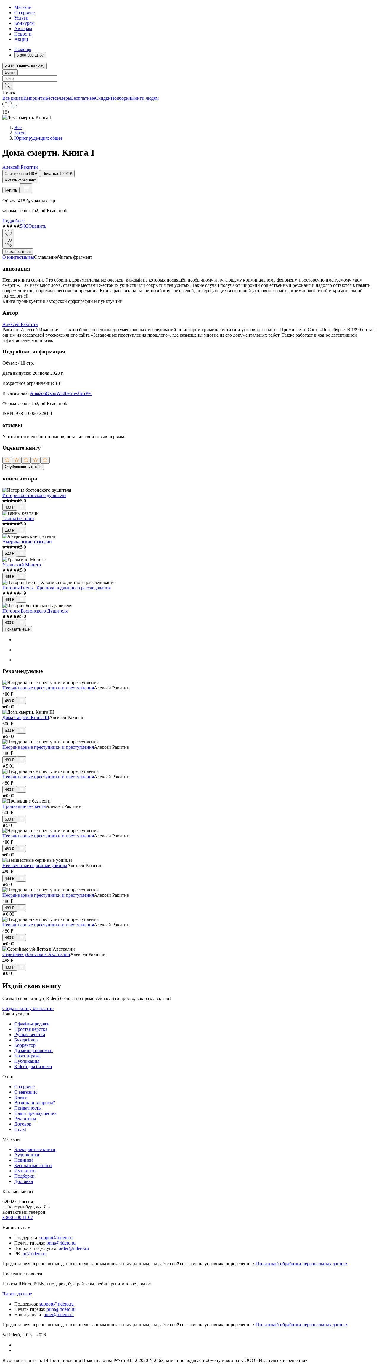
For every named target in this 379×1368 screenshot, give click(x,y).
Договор (22, 1123)
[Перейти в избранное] (5, 106)
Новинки (23, 1160)
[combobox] (189, 78)
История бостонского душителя (34, 495)
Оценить (37, 226)
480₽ (10, 701)
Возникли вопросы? (34, 1102)
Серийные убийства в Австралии (36, 954)
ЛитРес (85, 393)
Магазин (23, 7)
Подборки (121, 98)
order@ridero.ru (74, 1248)
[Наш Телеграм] (16, 1350)
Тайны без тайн (18, 518)
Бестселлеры (58, 98)
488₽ (10, 576)
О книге (10, 257)
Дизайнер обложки (33, 1050)
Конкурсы (24, 23)
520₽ (10, 553)
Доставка (23, 1181)
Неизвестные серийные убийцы (34, 865)
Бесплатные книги (33, 1165)
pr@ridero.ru (35, 1253)
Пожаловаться (18, 251)
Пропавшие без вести (24, 806)
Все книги (12, 98)
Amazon (38, 393)
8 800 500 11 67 (17, 1217)
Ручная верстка (29, 1034)
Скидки (103, 98)
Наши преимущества (35, 1113)
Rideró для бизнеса (33, 1066)
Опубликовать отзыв (23, 466)
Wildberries (67, 393)
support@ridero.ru (56, 1237)
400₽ (10, 507)
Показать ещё (17, 629)
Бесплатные (83, 98)
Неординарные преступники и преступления (48, 687)
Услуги (21, 17)
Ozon (51, 393)
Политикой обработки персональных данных (302, 1263)
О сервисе (24, 12)
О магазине (25, 1091)
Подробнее (13, 220)
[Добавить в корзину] (26, 188)
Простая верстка (30, 1029)
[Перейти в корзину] (13, 106)
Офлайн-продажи (32, 1023)
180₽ (10, 530)
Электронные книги (34, 1149)
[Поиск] (7, 86)
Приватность (27, 1107)
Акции (21, 39)
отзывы (26, 257)
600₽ (10, 730)
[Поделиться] (8, 243)
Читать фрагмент (20, 180)
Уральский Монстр (21, 564)
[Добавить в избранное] (8, 233)
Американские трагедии (27, 541)
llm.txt (20, 1129)
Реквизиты (25, 1118)
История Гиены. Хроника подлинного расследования (56, 587)
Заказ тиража (27, 1055)
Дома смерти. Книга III (25, 717)
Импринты (34, 98)
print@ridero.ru (61, 1242)
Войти (10, 72)
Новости (23, 33)
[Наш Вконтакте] (17, 1344)
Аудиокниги (26, 1154)
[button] (189, 85)
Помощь (22, 49)
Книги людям (145, 98)
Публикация (26, 1061)
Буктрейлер (26, 1039)
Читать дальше (17, 1293)
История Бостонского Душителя (35, 610)
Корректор (25, 1045)
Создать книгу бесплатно (28, 1008)
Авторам (23, 28)
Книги (21, 1097)
